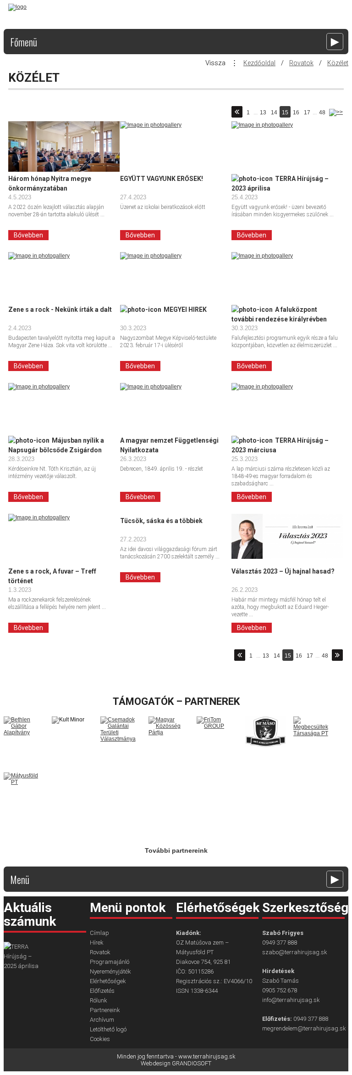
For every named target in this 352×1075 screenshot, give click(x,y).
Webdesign (155, 1063)
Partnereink (105, 1010)
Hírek (97, 942)
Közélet (337, 63)
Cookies (100, 1039)
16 (296, 112)
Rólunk (98, 1000)
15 (285, 112)
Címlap (99, 932)
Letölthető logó (108, 1029)
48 (322, 112)
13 (263, 112)
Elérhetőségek (108, 981)
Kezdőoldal (259, 63)
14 (274, 112)
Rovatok (301, 63)
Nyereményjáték (110, 971)
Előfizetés (102, 990)
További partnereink (176, 850)
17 (307, 112)
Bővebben (28, 235)
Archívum (102, 1019)
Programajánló (109, 961)
